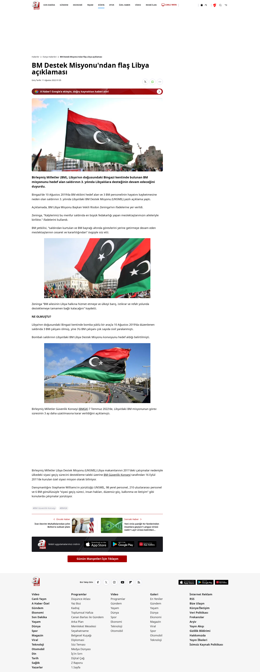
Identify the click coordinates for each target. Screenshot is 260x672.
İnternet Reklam (201, 594)
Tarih (35, 658)
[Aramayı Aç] (220, 5)
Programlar (79, 594)
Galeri (154, 594)
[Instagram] (114, 582)
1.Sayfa (75, 667)
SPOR (111, 5)
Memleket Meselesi (83, 626)
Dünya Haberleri (50, 57)
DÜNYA (101, 5)
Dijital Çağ (77, 658)
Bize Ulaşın (197, 603)
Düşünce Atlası (80, 599)
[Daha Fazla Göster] (160, 82)
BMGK (83, 409)
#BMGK (63, 508)
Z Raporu (77, 663)
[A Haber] (36, 5)
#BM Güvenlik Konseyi (44, 508)
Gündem (37, 608)
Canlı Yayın (39, 599)
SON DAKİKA (49, 5)
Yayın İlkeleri (198, 640)
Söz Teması (78, 644)
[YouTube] (122, 582)
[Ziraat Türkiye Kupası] (215, 5)
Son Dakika (39, 617)
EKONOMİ (77, 5)
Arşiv (193, 621)
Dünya (36, 626)
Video (35, 594)
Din (34, 653)
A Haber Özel (40, 603)
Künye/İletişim (200, 608)
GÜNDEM (64, 5)
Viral (35, 640)
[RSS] (139, 582)
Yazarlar (37, 667)
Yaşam (36, 621)
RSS (192, 599)
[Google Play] (123, 544)
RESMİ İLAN (151, 5)
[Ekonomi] (188, 5)
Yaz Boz (76, 603)
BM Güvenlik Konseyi (117, 475)
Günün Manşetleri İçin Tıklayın (97, 559)
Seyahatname (80, 631)
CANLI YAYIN (171, 4)
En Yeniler (156, 599)
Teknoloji (38, 644)
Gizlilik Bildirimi (200, 631)
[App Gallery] (147, 544)
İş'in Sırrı (76, 653)
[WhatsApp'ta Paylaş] (153, 82)
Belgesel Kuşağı (81, 635)
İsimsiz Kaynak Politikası (206, 644)
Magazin (37, 635)
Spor (35, 631)
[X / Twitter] (106, 582)
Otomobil (38, 649)
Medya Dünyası (81, 649)
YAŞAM (90, 5)
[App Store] (96, 544)
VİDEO (138, 5)
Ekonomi (38, 612)
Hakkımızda (198, 635)
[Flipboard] (131, 582)
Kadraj (75, 608)
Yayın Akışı (197, 626)
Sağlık (36, 663)
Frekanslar (197, 617)
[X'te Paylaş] (145, 82)
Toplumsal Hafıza (82, 612)
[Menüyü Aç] (226, 5)
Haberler (35, 57)
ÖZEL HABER (124, 5)
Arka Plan (77, 621)
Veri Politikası (199, 612)
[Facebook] (98, 582)
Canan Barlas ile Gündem (87, 617)
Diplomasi (77, 640)
